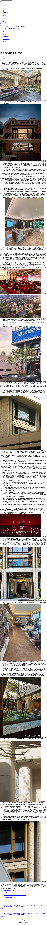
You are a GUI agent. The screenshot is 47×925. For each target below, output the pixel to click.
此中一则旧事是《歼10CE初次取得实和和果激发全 (15, 890)
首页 (4, 10)
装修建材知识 (6, 12)
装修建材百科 (6, 14)
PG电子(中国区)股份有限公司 (10, 28)
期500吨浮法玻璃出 (4, 911)
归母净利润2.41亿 (8, 892)
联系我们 (5, 15)
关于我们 (5, 11)
